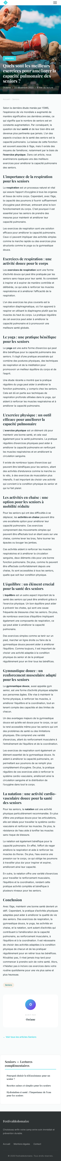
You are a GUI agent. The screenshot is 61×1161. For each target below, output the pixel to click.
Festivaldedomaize (16, 1121)
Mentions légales (22, 1144)
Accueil (6, 99)
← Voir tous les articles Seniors (19, 1037)
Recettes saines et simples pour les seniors (29, 1085)
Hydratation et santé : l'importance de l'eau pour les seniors (29, 1094)
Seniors (9, 58)
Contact (37, 1144)
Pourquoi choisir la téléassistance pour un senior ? (28, 1077)
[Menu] (55, 2)
